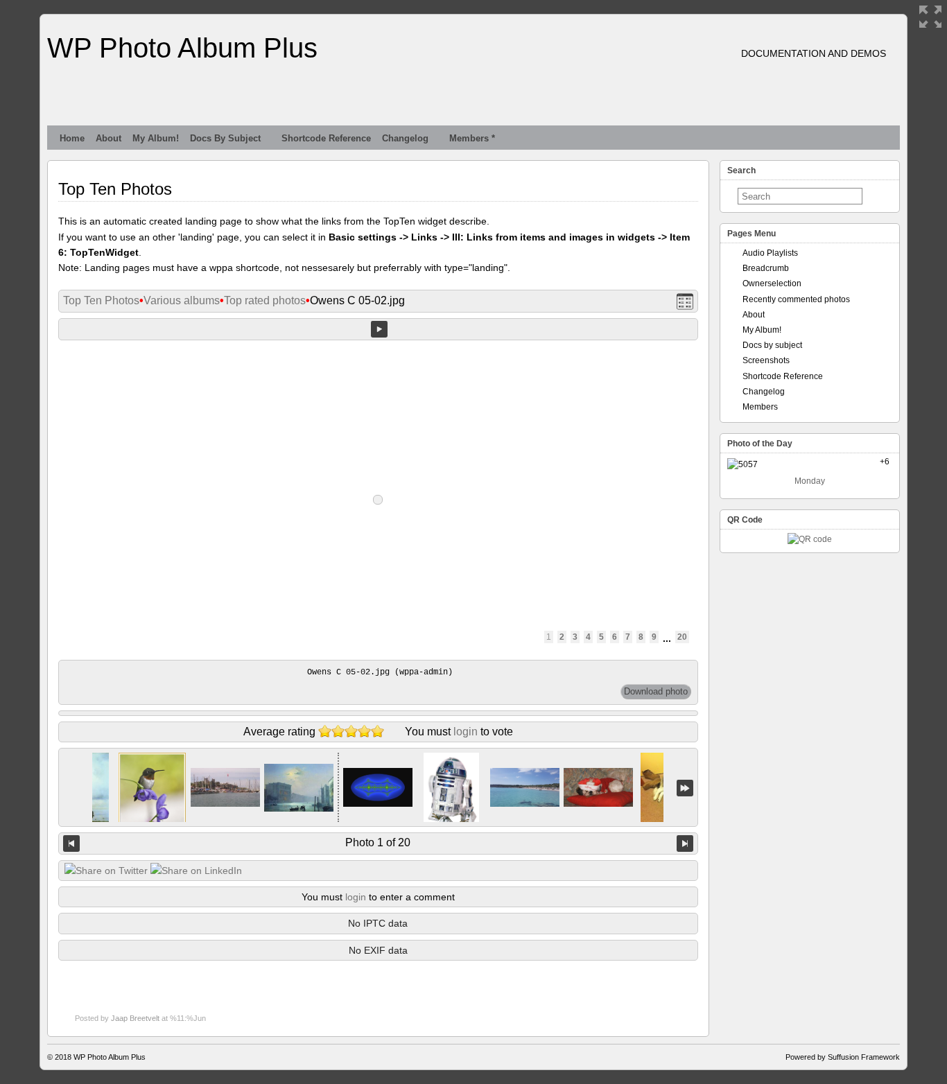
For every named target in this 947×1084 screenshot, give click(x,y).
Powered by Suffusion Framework (842, 1057)
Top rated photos (265, 300)
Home (72, 138)
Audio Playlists (770, 253)
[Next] (685, 843)
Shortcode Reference (326, 138)
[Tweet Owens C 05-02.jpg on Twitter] (106, 870)
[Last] (685, 787)
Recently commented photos (796, 299)
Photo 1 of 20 (377, 842)
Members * (472, 138)
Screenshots (766, 360)
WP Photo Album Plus (182, 48)
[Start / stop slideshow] (379, 329)
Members (760, 407)
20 (682, 637)
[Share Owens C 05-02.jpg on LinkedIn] (196, 870)
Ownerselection (771, 283)
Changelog (405, 138)
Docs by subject (225, 138)
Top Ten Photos (101, 300)
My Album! (155, 138)
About (108, 138)
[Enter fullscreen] (930, 17)
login (465, 731)
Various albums (182, 300)
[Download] (655, 692)
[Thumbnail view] (685, 301)
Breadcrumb (765, 268)
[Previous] (71, 843)
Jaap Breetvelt (135, 1018)
